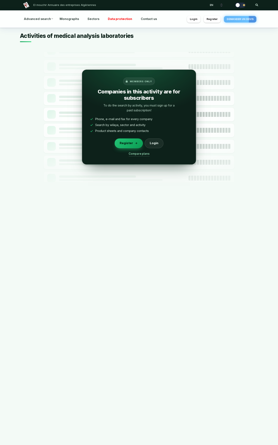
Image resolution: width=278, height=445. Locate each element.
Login (193, 19)
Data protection (120, 19)
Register (212, 19)
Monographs (69, 19)
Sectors (93, 19)
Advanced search (37, 19)
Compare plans (139, 153)
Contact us (149, 19)
